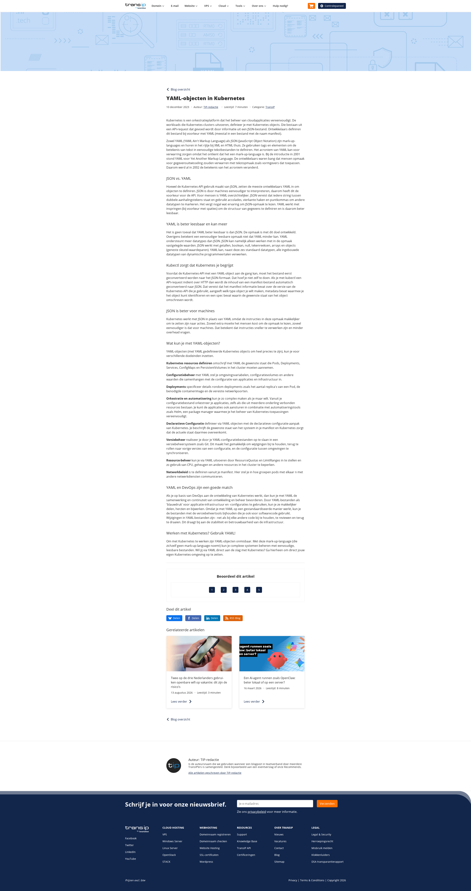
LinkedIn (130, 852)
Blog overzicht (180, 89)
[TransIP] (135, 6)
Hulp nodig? (280, 6)
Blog (277, 855)
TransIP (270, 107)
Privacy (292, 880)
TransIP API (244, 848)
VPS (164, 834)
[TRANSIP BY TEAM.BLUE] (137, 831)
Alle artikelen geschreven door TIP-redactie (214, 773)
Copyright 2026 (336, 880)
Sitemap (279, 861)
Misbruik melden (321, 848)
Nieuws (279, 834)
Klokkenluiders (320, 855)
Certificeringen (246, 855)
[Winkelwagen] (311, 6)
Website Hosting (210, 848)
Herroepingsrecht (322, 841)
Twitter (129, 845)
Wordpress (206, 861)
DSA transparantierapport (327, 861)
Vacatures (280, 841)
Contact (279, 848)
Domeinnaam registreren (215, 834)
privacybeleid (257, 812)
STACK (166, 861)
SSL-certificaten (209, 855)
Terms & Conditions (312, 880)
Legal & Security (321, 834)
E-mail (175, 6)
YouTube (130, 858)
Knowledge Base (247, 841)
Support (242, 834)
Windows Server (172, 841)
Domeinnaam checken (213, 841)
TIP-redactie (210, 107)
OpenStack (169, 855)
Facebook (131, 838)
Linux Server (170, 848)
